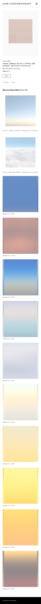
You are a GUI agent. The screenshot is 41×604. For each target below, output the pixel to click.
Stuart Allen (7, 61)
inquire (7, 76)
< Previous (6, 82)
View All (23, 90)
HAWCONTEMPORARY (17, 4)
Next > (13, 82)
